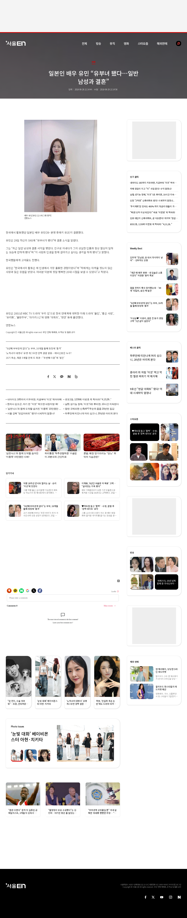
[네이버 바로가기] (179, 897)
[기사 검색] (176, 43)
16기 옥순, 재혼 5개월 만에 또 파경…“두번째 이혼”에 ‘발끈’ (35, 357)
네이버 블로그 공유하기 (69, 376)
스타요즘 (143, 43)
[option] (85, 743)
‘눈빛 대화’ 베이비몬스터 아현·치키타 (29, 736)
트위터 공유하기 (54, 376)
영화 (126, 43)
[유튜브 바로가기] (162, 897)
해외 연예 (134, 661)
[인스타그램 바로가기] (170, 897)
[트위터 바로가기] (153, 897)
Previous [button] (59, 743)
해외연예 (162, 43)
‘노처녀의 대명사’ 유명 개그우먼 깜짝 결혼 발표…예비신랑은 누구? (38, 353)
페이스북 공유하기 (48, 376)
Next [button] (111, 743)
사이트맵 (172, 884)
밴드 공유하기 (76, 376)
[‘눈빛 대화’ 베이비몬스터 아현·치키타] (85, 743)
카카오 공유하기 (62, 376)
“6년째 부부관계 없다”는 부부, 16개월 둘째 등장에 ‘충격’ (34, 348)
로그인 (178, 884)
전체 (84, 43)
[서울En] (16, 43)
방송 (98, 43)
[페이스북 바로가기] (145, 897)
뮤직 (112, 43)
